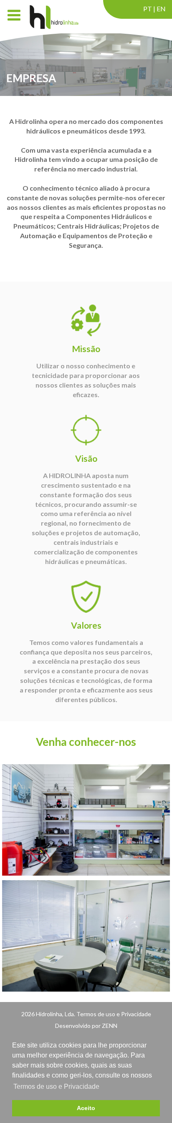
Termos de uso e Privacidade (56, 1086)
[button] (155, 1076)
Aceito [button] (86, 1108)
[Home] (53, 16)
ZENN (109, 1025)
